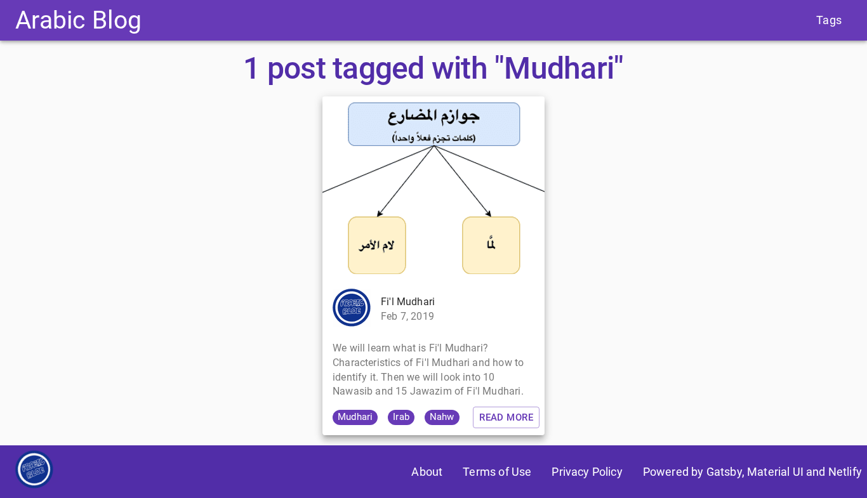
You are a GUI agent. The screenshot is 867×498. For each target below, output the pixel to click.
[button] (355, 417)
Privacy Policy (587, 471)
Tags (829, 20)
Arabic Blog (78, 20)
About (426, 471)
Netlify (845, 471)
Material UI (775, 471)
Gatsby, (725, 471)
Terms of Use (497, 471)
